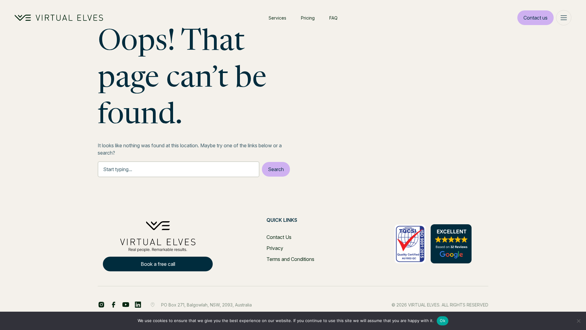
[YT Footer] (125, 304)
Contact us (535, 18)
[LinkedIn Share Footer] (113, 304)
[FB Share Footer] (101, 304)
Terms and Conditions (290, 259)
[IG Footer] (138, 304)
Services (277, 17)
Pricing (308, 17)
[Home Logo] (59, 18)
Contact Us (278, 237)
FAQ (333, 17)
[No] (578, 321)
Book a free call (158, 264)
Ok (442, 320)
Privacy (274, 248)
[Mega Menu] (563, 17)
